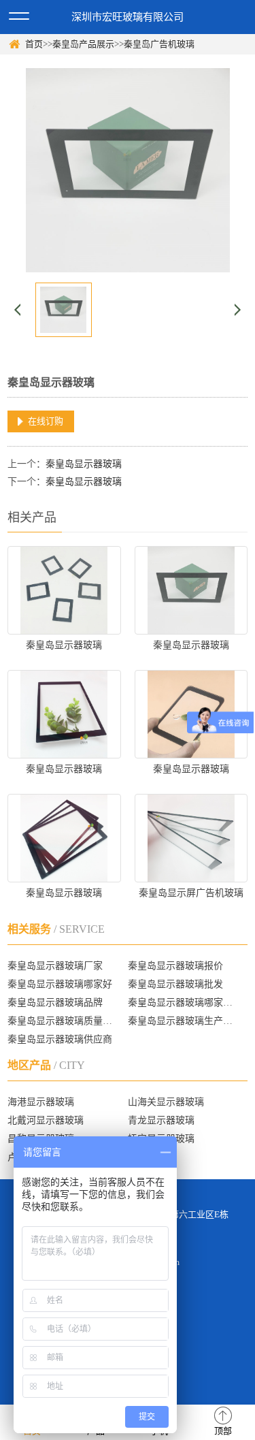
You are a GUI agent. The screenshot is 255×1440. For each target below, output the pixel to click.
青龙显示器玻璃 (161, 1120)
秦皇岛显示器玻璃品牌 (55, 1002)
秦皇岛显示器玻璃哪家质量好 (182, 1002)
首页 (34, 44)
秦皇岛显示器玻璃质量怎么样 (61, 1021)
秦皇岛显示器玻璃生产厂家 (182, 1021)
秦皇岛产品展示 (83, 44)
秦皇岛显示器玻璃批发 (175, 984)
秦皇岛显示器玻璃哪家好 (59, 984)
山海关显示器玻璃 (166, 1102)
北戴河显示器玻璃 (45, 1120)
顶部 (223, 1431)
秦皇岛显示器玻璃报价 (175, 966)
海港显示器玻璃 (40, 1102)
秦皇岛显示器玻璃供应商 (59, 1039)
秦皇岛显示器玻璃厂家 (55, 966)
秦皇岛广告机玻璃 (159, 44)
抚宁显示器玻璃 (161, 1139)
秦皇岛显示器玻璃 (84, 464)
